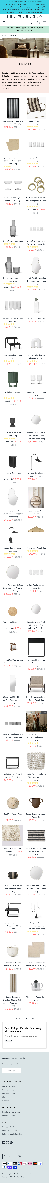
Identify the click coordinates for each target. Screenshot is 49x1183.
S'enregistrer (11, 1070)
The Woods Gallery (19, 1177)
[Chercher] (38, 21)
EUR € (20, 1156)
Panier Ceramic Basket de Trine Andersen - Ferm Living (36, 777)
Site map (5, 1097)
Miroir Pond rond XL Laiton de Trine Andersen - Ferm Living (36, 888)
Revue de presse (8, 1093)
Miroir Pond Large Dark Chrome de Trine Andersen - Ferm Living (13, 513)
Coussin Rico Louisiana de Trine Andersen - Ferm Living (36, 851)
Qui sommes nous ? (9, 1086)
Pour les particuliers (9, 1115)
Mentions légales (7, 1174)
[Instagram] (7, 1143)
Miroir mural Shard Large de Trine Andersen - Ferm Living (12, 700)
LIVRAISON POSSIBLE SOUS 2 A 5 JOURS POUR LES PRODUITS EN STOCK (24, 29)
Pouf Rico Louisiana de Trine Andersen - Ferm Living (13, 888)
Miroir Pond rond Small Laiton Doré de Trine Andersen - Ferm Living (36, 625)
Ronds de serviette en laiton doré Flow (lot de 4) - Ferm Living (36, 200)
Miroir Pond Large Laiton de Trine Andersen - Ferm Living (36, 281)
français (7, 1156)
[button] (32, 126)
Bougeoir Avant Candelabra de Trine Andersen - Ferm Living (36, 926)
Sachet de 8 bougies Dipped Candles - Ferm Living (36, 737)
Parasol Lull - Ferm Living (36, 548)
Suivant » (33, 1018)
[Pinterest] (11, 1143)
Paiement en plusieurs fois (12, 1134)
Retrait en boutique (9, 1130)
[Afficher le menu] (3, 22)
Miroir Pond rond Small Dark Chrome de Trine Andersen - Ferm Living (36, 435)
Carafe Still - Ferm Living (36, 318)
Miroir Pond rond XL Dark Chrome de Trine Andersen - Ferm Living (13, 588)
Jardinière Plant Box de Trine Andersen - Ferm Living (36, 663)
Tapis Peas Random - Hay (12, 848)
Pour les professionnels (11, 1112)
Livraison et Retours (9, 1127)
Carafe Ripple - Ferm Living (12, 241)
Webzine (5, 1100)
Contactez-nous (8, 1090)
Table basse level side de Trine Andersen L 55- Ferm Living (13, 926)
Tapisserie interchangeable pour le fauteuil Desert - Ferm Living (13, 160)
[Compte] (32, 21)
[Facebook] (3, 1143)
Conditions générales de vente (22, 1174)
